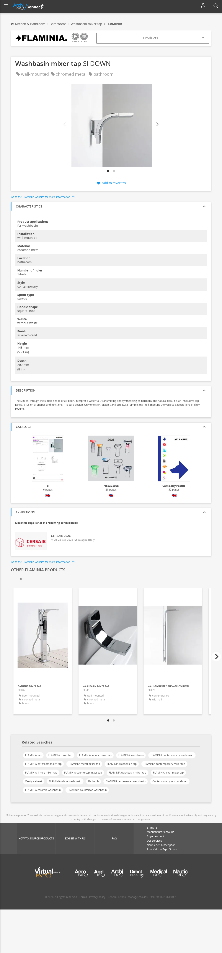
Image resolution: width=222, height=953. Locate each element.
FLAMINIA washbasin (131, 755)
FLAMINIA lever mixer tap (168, 772)
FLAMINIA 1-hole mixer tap (41, 772)
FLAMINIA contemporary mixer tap (164, 764)
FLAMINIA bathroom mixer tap (43, 764)
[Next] (157, 124)
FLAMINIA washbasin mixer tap (127, 772)
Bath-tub (93, 781)
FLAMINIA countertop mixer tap (83, 772)
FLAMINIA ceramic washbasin (43, 790)
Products (150, 38)
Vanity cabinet (33, 781)
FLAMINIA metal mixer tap (84, 764)
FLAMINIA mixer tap (60, 755)
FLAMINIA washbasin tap (122, 764)
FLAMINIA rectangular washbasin (125, 781)
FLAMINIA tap (33, 755)
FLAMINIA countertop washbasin (87, 790)
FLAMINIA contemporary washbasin (171, 755)
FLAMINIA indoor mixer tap (95, 755)
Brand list (152, 827)
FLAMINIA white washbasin (65, 781)
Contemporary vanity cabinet (169, 781)
